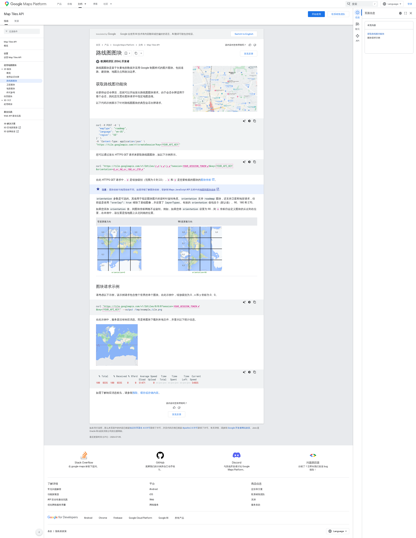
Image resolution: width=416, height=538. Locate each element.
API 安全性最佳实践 (58, 499)
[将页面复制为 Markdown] (136, 53)
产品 (59, 3)
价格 (69, 3)
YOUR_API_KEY (170, 144)
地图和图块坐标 (208, 189)
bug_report (400, 13)
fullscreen (406, 13)
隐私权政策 (61, 531)
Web (152, 499)
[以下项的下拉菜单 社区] (112, 4)
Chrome (103, 518)
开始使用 (316, 14)
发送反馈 (248, 53)
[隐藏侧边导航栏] (39, 532)
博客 (95, 3)
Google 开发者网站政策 (239, 428)
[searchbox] (22, 31)
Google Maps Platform (123, 45)
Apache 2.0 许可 (190, 428)
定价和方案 (257, 489)
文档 (80, 3)
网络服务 (154, 504)
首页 (98, 45)
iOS (151, 494)
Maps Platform (34, 4)
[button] (21, 69)
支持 (253, 499)
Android (154, 489)
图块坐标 (206, 179)
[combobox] (361, 4)
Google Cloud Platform (140, 518)
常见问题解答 (54, 489)
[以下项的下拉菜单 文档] (86, 4)
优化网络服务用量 (57, 504)
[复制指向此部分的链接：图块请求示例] (122, 287)
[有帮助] (249, 45)
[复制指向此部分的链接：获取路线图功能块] (130, 84)
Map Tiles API (14, 14)
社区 (106, 3)
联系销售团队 (338, 14)
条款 (50, 531)
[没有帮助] (254, 45)
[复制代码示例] (254, 121)
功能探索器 (53, 494)
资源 (16, 20)
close (411, 13)
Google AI (163, 518)
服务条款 (255, 504)
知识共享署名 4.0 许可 (140, 428)
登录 (410, 4)
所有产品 (179, 518)
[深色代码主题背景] (249, 121)
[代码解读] (244, 121)
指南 (6, 20)
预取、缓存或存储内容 (145, 392)
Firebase (118, 518)
